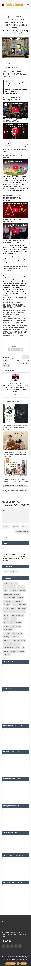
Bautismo (13, 590)
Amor (5, 590)
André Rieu (8, 221)
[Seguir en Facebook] (3, 946)
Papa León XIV (8, 630)
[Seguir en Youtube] (20, 946)
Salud (23, 640)
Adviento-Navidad (10, 33)
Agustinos (21, 587)
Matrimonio (21, 612)
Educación (7, 601)
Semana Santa (8, 647)
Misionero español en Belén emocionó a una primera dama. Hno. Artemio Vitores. (15, 327)
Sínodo (17, 647)
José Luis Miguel (15, 31)
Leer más (23, 963)
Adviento (14, 583)
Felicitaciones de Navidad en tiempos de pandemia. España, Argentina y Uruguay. (14, 313)
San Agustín (8, 644)
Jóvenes (12, 608)
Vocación (7, 654)
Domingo (20, 597)
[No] (29, 960)
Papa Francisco (16, 626)
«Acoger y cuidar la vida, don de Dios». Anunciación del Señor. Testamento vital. (15, 480)
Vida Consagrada (9, 651)
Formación (22, 605)
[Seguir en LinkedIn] (15, 946)
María (13, 612)
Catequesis (21, 590)
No (18, 963)
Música (6, 619)
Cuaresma (17, 594)
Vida (23, 647)
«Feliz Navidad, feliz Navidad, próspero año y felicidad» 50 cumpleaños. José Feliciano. (14, 305)
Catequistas (8, 594)
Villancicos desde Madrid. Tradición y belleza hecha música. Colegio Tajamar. (14, 321)
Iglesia (6, 608)
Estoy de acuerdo (10, 963)
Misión (6, 615)
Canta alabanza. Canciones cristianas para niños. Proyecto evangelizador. (15, 334)
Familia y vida (18, 33)
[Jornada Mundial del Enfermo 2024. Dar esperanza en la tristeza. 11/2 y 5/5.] (15, 413)
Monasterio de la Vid (16, 615)
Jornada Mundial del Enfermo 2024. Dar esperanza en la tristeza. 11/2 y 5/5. (15, 426)
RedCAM (16, 640)
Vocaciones (20, 651)
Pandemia (7, 626)
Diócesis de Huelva (9, 597)
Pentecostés (8, 640)
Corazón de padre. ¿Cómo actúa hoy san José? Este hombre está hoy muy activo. (15, 453)
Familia (15, 605)
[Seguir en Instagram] (11, 946)
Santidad (17, 644)
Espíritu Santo (17, 601)
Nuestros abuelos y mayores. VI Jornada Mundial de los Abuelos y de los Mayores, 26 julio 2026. (15, 490)
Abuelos (6, 583)
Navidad (13, 619)
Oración (18, 622)
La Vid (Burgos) (21, 608)
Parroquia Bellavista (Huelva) (13, 633)
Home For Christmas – (13, 219)
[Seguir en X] (7, 946)
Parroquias (7, 637)
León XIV (6, 612)
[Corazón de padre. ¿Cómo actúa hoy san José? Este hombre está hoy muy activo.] (15, 440)
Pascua (15, 637)
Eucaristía (7, 605)
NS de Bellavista (9, 622)
